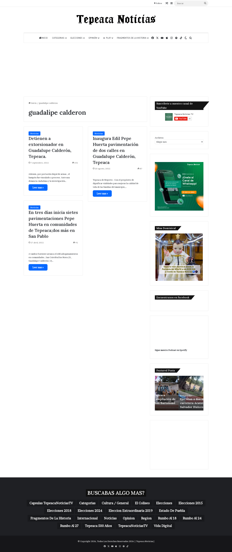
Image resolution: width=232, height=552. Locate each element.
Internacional (87, 518)
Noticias (34, 133)
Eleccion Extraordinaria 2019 (131, 511)
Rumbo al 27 (69, 526)
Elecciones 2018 (59, 511)
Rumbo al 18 (167, 518)
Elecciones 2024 (90, 511)
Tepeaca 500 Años (98, 526)
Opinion (129, 518)
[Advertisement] (116, 70)
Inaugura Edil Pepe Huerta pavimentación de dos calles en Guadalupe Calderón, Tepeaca (115, 150)
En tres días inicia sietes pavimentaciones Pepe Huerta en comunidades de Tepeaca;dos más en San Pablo (53, 224)
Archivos (159, 137)
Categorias (58, 37)
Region (146, 518)
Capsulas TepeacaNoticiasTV (51, 503)
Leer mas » (38, 187)
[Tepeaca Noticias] (116, 20)
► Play (107, 37)
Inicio (45, 37)
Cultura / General (115, 503)
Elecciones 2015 (190, 503)
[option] (179, 393)
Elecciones (76, 37)
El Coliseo (142, 503)
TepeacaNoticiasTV (133, 526)
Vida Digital (163, 526)
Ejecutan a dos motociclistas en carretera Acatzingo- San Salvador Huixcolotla (178, 403)
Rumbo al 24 (192, 518)
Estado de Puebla (172, 511)
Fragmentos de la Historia (131, 37)
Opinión (93, 37)
